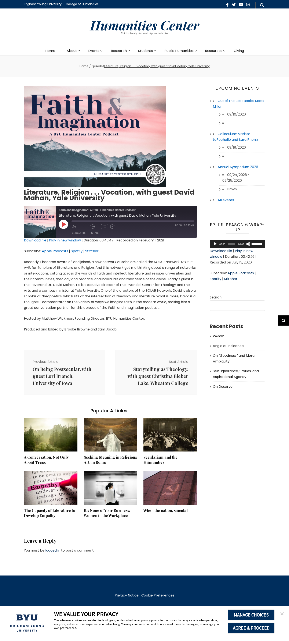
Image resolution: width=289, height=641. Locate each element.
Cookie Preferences (157, 595)
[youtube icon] (241, 4)
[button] (282, 614)
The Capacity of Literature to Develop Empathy (49, 513)
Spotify (77, 251)
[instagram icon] (248, 4)
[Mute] (248, 244)
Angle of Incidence (228, 345)
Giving (239, 50)
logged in (52, 550)
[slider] (257, 243)
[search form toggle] (262, 5)
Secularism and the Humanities (160, 460)
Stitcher (92, 251)
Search (216, 297)
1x (104, 226)
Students (145, 50)
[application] (237, 244)
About (72, 50)
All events (226, 200)
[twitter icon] (234, 4)
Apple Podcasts (55, 251)
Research (119, 50)
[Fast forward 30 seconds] (118, 226)
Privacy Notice (127, 595)
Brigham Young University (43, 4)
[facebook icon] (227, 4)
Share (95, 233)
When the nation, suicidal (165, 510)
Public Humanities (179, 50)
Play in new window (65, 240)
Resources (213, 50)
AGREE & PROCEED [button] (251, 628)
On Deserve (223, 386)
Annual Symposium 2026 (238, 166)
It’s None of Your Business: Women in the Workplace (107, 513)
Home (50, 50)
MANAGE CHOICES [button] (251, 615)
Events (93, 50)
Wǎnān (218, 336)
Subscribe (79, 233)
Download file (35, 240)
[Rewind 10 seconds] (95, 226)
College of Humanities (82, 4)
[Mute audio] (80, 227)
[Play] (215, 244)
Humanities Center (144, 25)
